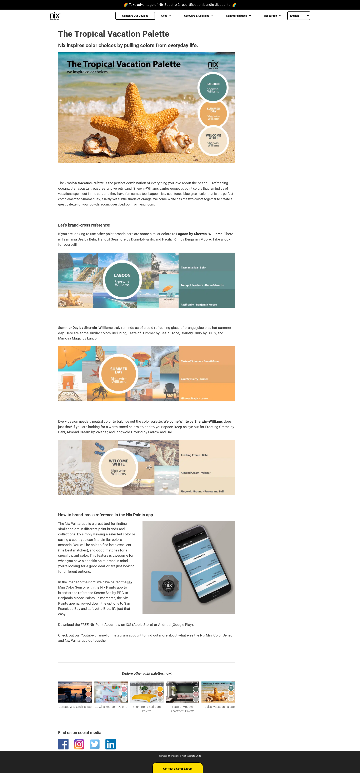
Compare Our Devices (135, 15)
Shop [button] (164, 15)
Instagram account (126, 635)
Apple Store (142, 625)
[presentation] (53, 697)
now (168, 673)
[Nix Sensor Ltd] (56, 16)
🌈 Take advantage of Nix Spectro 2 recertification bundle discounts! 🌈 (180, 5)
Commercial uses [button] (236, 15)
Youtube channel (94, 635)
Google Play (182, 625)
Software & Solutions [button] (196, 15)
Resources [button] (270, 15)
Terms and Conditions (169, 756)
